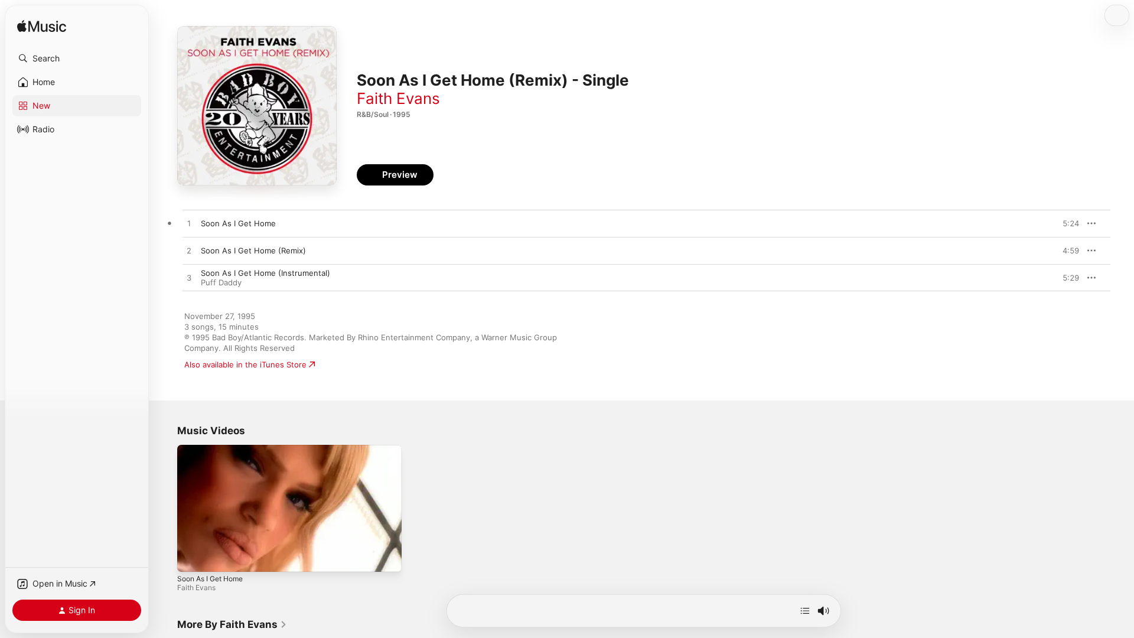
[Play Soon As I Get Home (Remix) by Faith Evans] (189, 251)
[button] (77, 58)
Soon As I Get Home (210, 578)
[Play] (192, 557)
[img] (41, 27)
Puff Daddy (221, 282)
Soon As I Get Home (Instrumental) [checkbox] (265, 273)
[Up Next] (805, 611)
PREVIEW (1066, 223)
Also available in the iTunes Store (245, 364)
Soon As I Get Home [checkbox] (238, 223)
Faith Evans (398, 98)
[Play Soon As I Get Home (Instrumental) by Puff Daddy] (189, 278)
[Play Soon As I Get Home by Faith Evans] (189, 224)
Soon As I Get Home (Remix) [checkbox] (253, 250)
